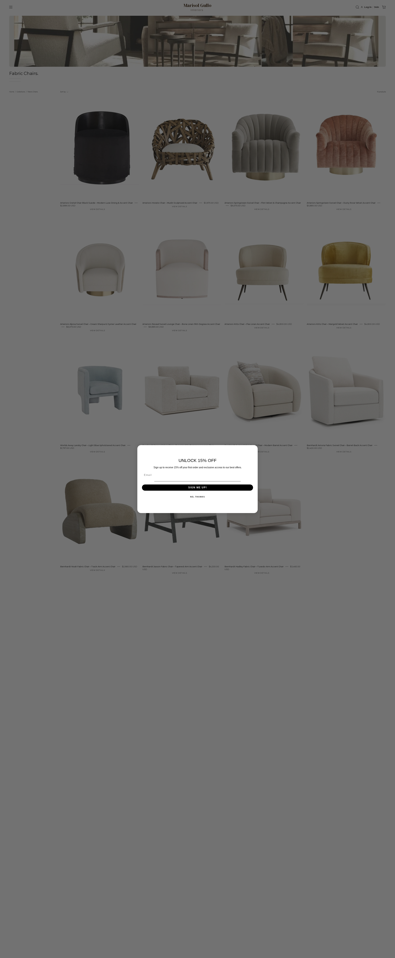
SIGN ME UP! (197, 487)
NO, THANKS (197, 497)
